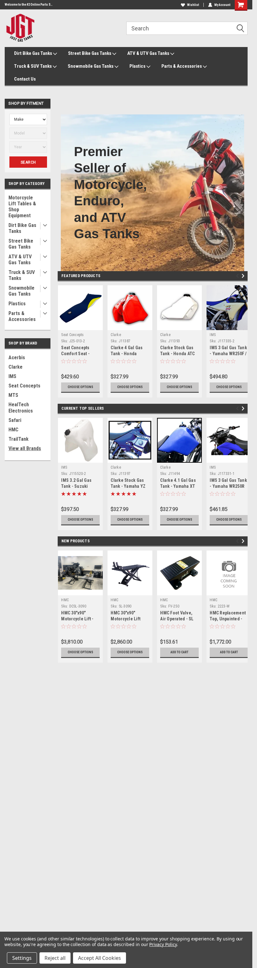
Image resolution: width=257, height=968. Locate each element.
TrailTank (18, 439)
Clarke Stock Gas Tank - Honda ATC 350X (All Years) (177, 353)
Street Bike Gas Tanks (90, 53)
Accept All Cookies (99, 958)
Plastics (137, 66)
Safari (14, 420)
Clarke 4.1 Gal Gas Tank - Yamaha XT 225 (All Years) (178, 486)
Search (28, 162)
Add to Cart (179, 652)
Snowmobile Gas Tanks (91, 66)
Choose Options (80, 387)
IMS (12, 376)
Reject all (55, 958)
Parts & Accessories (182, 66)
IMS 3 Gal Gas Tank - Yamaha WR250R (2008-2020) (228, 486)
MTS (13, 395)
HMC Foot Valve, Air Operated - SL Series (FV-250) (176, 618)
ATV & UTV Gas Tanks (148, 53)
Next (244, 276)
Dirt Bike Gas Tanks (33, 53)
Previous (238, 276)
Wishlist (193, 5)
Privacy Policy (162, 944)
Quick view (80, 325)
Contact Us (25, 79)
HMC (13, 430)
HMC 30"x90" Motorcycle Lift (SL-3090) (125, 618)
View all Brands (24, 448)
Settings (22, 958)
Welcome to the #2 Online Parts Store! (29, 4)
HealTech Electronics (20, 408)
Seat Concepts (24, 386)
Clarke (15, 367)
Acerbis (16, 357)
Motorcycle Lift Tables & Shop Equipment (22, 206)
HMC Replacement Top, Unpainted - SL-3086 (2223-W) (228, 618)
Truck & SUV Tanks (33, 66)
